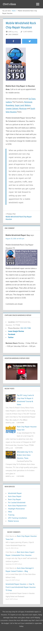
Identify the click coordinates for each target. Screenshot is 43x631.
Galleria (9, 102)
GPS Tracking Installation (17, 518)
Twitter (11, 337)
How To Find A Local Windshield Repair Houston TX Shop (21, 587)
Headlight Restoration (16, 509)
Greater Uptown (12, 108)
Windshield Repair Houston (16, 584)
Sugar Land (19, 105)
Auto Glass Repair (14, 496)
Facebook (11, 334)
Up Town (32, 98)
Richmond (28, 102)
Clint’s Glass (9, 4)
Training (11, 515)
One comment (13, 34)
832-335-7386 (26, 328)
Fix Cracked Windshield (16, 502)
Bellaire (28, 105)
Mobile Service (13, 521)
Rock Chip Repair (14, 499)
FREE (10, 512)
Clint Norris (27, 32)
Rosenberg (10, 105)
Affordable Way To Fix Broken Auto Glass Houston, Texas (25, 455)
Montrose (23, 108)
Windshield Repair (15, 493)
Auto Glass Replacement (17, 505)
